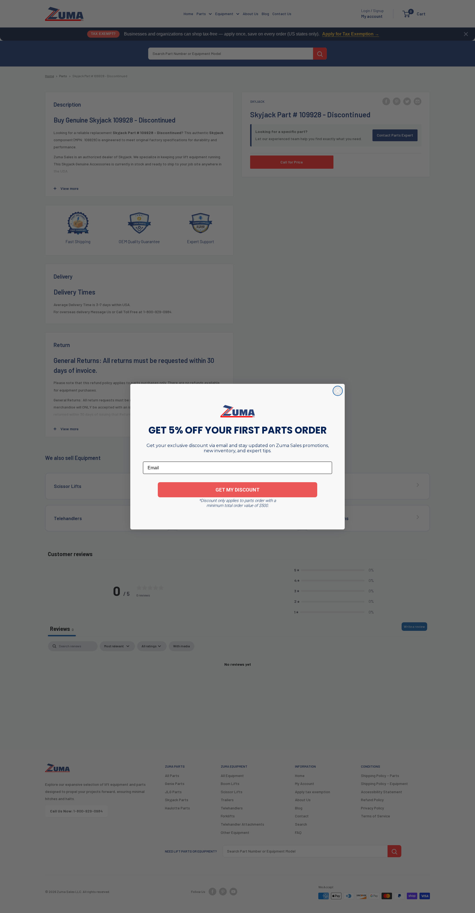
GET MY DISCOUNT (237, 490)
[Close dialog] (338, 391)
